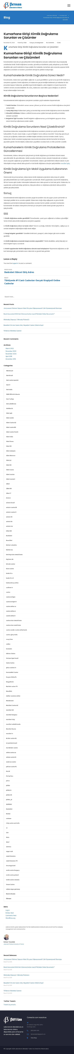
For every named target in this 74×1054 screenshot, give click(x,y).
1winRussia (9, 408)
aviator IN (9, 517)
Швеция (8, 899)
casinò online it (11, 616)
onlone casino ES (11, 757)
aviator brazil (10, 503)
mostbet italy (10, 719)
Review (8, 814)
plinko (8, 785)
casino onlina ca (11, 606)
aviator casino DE (11, 507)
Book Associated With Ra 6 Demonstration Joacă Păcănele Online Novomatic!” (29, 314)
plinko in (8, 790)
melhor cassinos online (13, 696)
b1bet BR (9, 531)
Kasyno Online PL (11, 677)
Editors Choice (10, 654)
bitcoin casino (10, 564)
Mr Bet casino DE (11, 738)
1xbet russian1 (10, 479)
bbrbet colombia (11, 545)
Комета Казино (10, 894)
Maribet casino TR (11, 686)
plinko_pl (9, 800)
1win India (9, 390)
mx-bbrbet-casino (12, 748)
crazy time (9, 639)
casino (8, 592)
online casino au (11, 753)
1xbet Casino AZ (11, 423)
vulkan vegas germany (13, 889)
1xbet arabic (10, 418)
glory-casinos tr (11, 668)
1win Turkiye (10, 399)
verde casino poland (12, 875)
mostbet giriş (65, 163)
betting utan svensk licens (14, 555)
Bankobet (9, 536)
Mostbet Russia (11, 729)
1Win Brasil (9, 371)
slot (7, 833)
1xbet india (9, 437)
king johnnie (10, 682)
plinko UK (9, 795)
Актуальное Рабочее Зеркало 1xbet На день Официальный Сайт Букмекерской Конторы (33, 308)
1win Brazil (9, 375)
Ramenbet (9, 809)
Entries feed (10, 913)
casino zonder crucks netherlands (16, 630)
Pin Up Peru (9, 776)
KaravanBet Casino (12, 672)
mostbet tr (9, 734)
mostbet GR (10, 710)
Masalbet (9, 691)
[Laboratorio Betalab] (13, 5)
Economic (9, 649)
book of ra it (10, 578)
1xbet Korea (9, 441)
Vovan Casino (10, 884)
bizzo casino (10, 569)
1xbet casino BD (11, 427)
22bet (8, 484)
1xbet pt (8, 460)
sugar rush (9, 851)
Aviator (8, 498)
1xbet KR (8, 446)
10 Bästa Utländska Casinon (12, 331)
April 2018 (9, 356)
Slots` (8, 842)
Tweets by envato (10, 1004)
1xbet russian (10, 474)
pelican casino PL (11, 767)
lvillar (25, 43)
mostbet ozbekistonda (13, 724)
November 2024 (11, 354)
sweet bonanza (11, 856)
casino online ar (11, 611)
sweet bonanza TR (11, 861)
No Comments (50, 43)
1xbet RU (8, 465)
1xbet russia (10, 470)
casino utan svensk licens (14, 620)
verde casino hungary (12, 870)
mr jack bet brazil (11, 743)
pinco (8, 781)
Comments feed (11, 915)
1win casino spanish (12, 380)
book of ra (9, 573)
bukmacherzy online (12, 583)
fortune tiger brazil (12, 658)
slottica (8, 847)
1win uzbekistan (11, 404)
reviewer (8, 818)
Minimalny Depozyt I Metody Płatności (16, 319)
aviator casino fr (11, 512)
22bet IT (8, 493)
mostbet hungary (11, 715)
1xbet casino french (12, 432)
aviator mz (9, 526)
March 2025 (10, 348)
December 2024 (11, 351)
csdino (8, 644)
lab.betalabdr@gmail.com (38, 1034)
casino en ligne (10, 597)
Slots (7, 837)
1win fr (8, 385)
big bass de (9, 559)
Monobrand (9, 701)
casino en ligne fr (11, 602)
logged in (15, 263)
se (6, 828)
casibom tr (9, 588)
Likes (59, 43)
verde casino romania (12, 880)
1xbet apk (9, 413)
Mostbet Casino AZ (12, 705)
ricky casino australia (12, 823)
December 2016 (11, 359)
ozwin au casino (11, 762)
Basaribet (9, 540)
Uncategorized (39, 43)
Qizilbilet (9, 804)
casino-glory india (11, 635)
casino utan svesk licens (13, 625)
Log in (8, 910)
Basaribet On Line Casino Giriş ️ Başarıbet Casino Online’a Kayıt (23, 325)
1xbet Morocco (10, 456)
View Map (34, 1038)
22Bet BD (9, 489)
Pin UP (8, 771)
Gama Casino (10, 663)
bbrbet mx (9, 550)
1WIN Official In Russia (13, 394)
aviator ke (9, 521)
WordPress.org (10, 918)
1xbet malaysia (10, 451)
